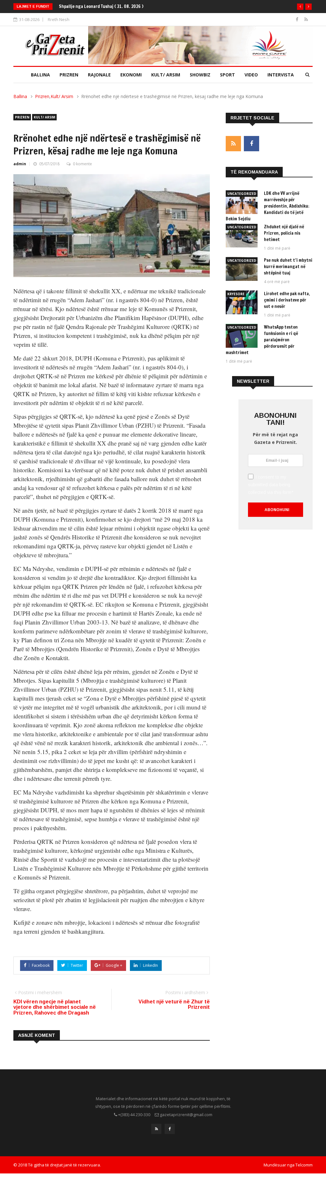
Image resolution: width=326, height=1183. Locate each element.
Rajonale (99, 75)
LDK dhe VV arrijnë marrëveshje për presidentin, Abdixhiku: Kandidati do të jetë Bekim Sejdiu (267, 206)
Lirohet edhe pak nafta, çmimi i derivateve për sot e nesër (287, 300)
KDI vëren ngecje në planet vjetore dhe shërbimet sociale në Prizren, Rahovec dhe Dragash (54, 1007)
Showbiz (200, 75)
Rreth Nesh (58, 19)
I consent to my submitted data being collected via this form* (270, 484)
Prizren (69, 75)
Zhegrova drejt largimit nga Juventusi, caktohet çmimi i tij (116, 6)
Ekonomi (131, 75)
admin (19, 164)
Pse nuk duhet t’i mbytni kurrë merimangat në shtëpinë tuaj (288, 266)
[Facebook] (298, 19)
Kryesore (235, 294)
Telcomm (304, 1165)
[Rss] (306, 19)
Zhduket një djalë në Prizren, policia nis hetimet (284, 233)
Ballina (40, 75)
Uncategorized (241, 193)
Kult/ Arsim (165, 75)
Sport (227, 75)
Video (251, 75)
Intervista (280, 75)
